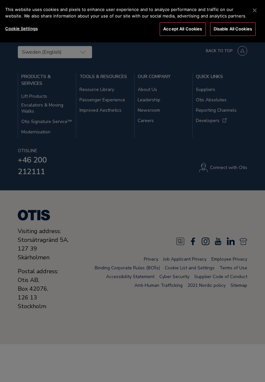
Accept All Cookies (182, 28)
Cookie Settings (21, 28)
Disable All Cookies (233, 28)
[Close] (255, 10)
